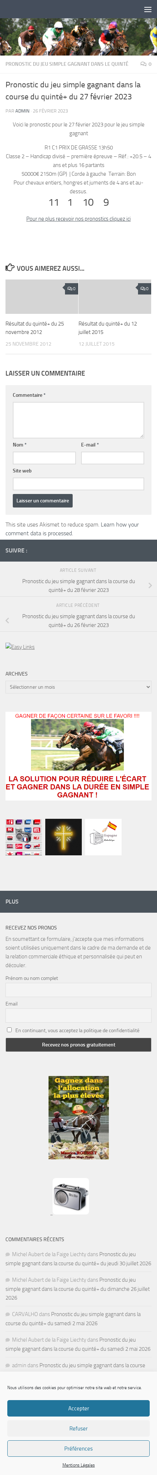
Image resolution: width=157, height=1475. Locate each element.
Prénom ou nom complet (31, 978)
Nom (20, 445)
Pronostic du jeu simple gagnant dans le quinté (67, 64)
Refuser (78, 1428)
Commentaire (29, 395)
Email (11, 1004)
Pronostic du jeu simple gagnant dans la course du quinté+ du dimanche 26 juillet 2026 (77, 1289)
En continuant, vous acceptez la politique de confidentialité (77, 1030)
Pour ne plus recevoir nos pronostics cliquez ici (78, 219)
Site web (22, 471)
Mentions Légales (78, 1465)
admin (22, 111)
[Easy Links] (20, 647)
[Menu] (148, 9)
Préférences (78, 1448)
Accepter (78, 1408)
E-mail (90, 445)
